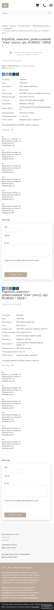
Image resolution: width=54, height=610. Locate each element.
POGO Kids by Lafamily (26, 66)
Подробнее (35, 607)
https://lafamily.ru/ (21, 6)
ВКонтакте (5, 537)
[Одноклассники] (6, 74)
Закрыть (47, 607)
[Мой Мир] (10, 74)
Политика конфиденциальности (28, 597)
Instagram (5, 540)
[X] (13, 74)
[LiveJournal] (17, 74)
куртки (9, 139)
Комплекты (11, 68)
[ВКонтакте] (3, 74)
